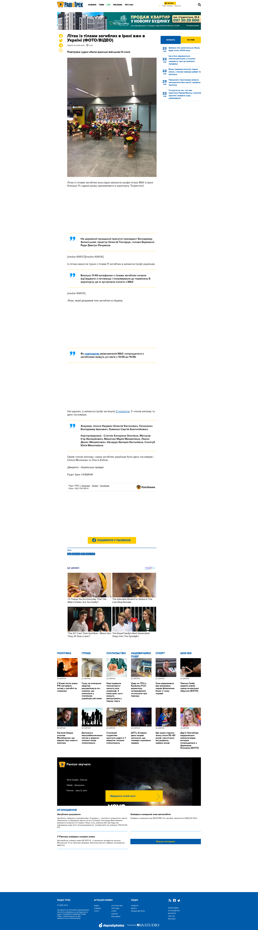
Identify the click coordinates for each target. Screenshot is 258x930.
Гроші (86, 653)
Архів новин (173, 908)
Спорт (160, 653)
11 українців (123, 411)
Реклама (117, 5)
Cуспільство (116, 653)
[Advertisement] (112, 210)
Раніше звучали (138, 911)
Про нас (129, 5)
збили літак (90, 554)
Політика (64, 653)
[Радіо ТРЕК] (70, 5)
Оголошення (67, 810)
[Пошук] (199, 4)
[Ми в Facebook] (174, 900)
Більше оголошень (165, 841)
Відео (96, 906)
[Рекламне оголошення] (129, 21)
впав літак (76, 554)
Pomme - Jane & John (77, 790)
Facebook (104, 485)
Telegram (85, 485)
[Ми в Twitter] (179, 901)
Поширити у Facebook (114, 540)
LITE (108, 5)
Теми (101, 5)
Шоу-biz (186, 653)
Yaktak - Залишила (75, 785)
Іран (69, 554)
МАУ (83, 554)
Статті (96, 911)
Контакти (172, 913)
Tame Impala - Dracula (77, 779)
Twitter (95, 485)
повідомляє (92, 353)
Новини (92, 5)
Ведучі (134, 908)
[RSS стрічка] (170, 900)
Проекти (134, 906)
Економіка (115, 916)
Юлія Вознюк (148, 487)
